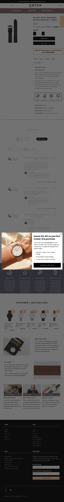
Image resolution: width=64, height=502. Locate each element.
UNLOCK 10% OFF (47, 265)
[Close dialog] (61, 234)
